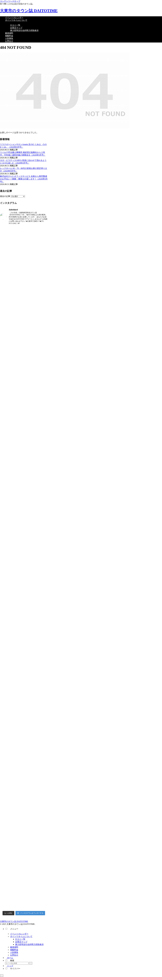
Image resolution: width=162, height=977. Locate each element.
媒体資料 (14, 947)
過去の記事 (5, 196)
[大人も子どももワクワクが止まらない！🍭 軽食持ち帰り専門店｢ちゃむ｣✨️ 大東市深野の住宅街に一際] (23, 544)
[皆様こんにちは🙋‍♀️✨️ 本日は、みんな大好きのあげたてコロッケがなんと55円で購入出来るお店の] (40, 779)
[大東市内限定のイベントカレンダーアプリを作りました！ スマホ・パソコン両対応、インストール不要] (7, 456)
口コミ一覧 (20, 939)
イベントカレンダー (19, 934)
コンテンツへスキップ (10, 1)
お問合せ (14, 955)
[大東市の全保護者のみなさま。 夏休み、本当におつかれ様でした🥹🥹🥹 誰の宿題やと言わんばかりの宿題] (40, 333)
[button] (30, 963)
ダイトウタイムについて (21, 936)
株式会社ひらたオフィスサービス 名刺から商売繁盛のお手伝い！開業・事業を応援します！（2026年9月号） (24, 179)
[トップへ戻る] (1, 975)
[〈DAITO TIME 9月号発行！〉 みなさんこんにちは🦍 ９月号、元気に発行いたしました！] (7, 318)
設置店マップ (21, 942)
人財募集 (14, 952)
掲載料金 (14, 950)
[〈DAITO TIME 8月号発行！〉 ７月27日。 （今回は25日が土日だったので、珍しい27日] (7, 748)
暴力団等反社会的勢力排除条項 (29, 944)
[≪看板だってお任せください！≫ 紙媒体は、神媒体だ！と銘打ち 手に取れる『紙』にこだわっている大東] (23, 712)
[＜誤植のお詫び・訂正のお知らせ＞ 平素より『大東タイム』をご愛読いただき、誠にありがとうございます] (40, 509)
